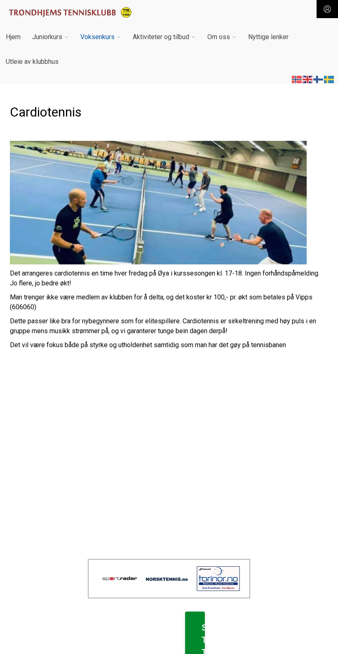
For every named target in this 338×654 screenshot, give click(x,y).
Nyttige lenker (268, 37)
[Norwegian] (297, 79)
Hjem (13, 37)
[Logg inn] (327, 9)
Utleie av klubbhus (32, 61)
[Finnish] (318, 79)
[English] (308, 79)
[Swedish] (329, 79)
